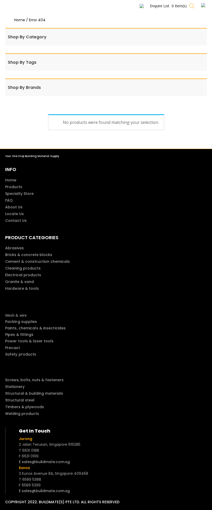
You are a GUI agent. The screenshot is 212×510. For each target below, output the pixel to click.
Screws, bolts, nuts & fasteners (34, 379)
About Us (13, 207)
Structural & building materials (34, 393)
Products (13, 186)
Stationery (15, 386)
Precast (12, 347)
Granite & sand (19, 281)
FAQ (9, 200)
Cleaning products (23, 268)
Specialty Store (19, 193)
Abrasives (14, 248)
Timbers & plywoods (24, 406)
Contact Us (16, 220)
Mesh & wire (16, 315)
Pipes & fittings (19, 334)
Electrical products (23, 275)
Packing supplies (21, 321)
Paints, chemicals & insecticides (35, 328)
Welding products (22, 413)
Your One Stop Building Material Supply (32, 156)
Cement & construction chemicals (37, 261)
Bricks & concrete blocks (28, 254)
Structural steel (19, 400)
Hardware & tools (22, 288)
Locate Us (14, 213)
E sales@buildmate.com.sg (44, 461)
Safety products (20, 354)
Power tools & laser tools (29, 341)
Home (19, 20)
